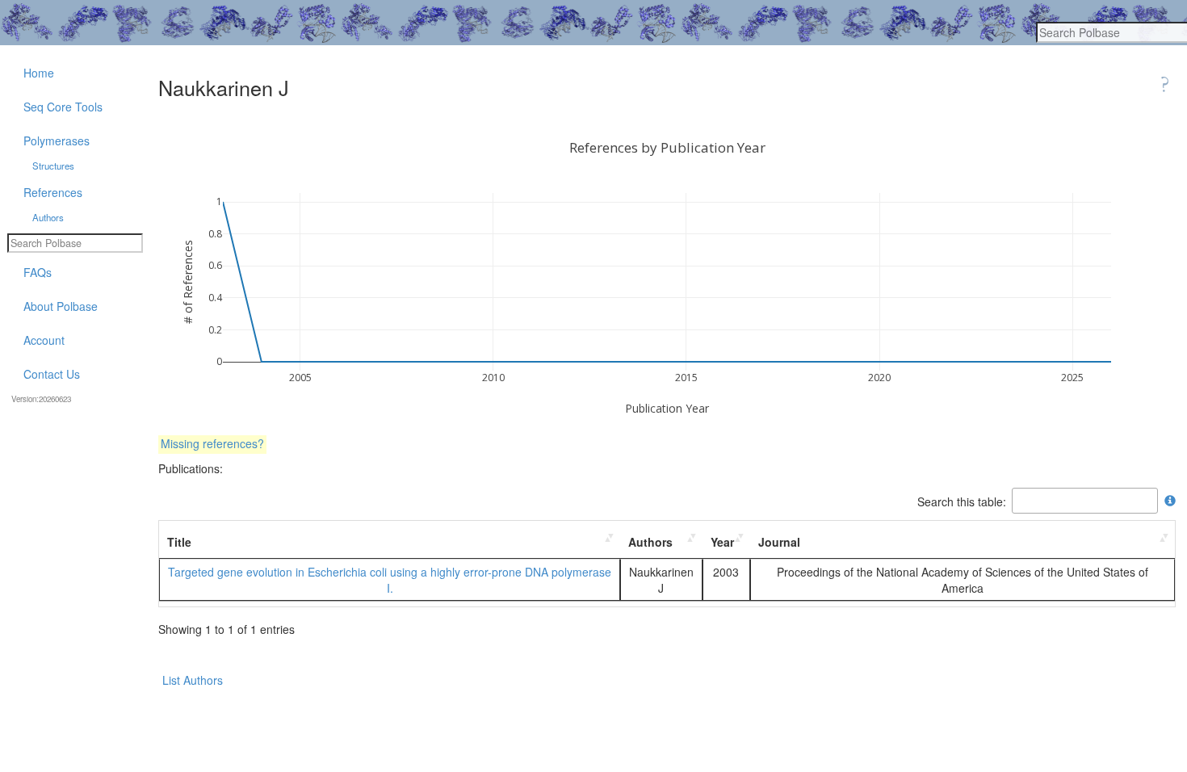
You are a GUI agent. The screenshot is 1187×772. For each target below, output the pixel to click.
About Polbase (60, 306)
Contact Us (51, 374)
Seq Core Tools (63, 107)
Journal (779, 542)
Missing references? (212, 443)
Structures (53, 165)
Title (179, 542)
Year (722, 542)
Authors (650, 542)
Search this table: (961, 501)
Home (38, 73)
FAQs (37, 272)
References (52, 192)
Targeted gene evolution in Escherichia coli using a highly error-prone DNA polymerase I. (389, 580)
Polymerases (56, 140)
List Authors (192, 680)
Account (44, 340)
